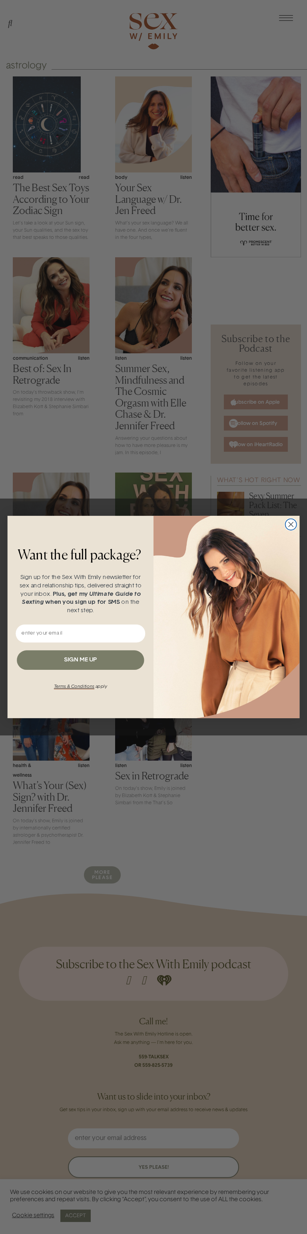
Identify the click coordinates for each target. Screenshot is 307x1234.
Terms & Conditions (74, 686)
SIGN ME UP (80, 660)
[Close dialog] (291, 524)
